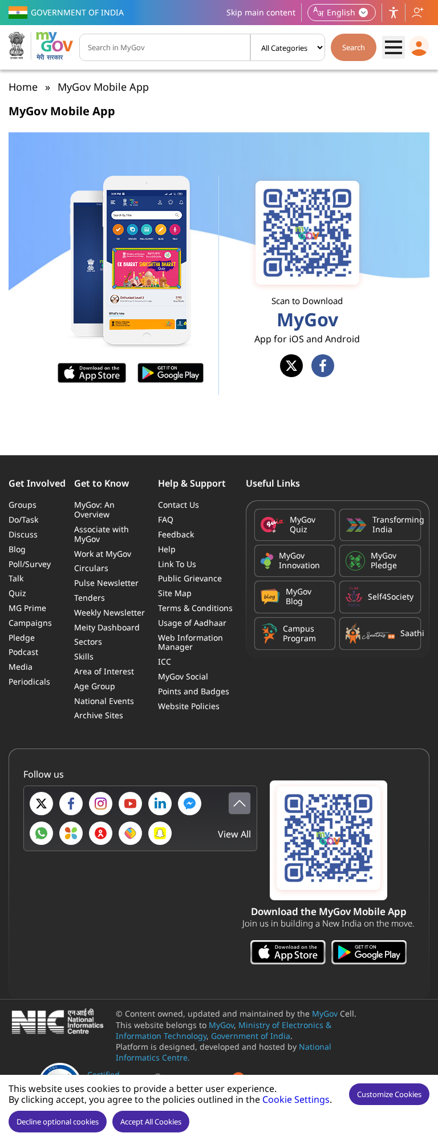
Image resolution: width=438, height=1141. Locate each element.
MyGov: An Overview (94, 509)
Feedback (176, 534)
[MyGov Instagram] (100, 803)
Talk (16, 578)
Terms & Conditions (195, 607)
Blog (17, 549)
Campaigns (30, 622)
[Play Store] (369, 953)
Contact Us (178, 504)
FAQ (165, 519)
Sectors (88, 641)
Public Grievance (190, 578)
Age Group (94, 686)
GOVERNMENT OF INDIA (77, 12)
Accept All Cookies (150, 1121)
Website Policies (189, 706)
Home (23, 87)
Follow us (417, 12)
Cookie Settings (296, 1099)
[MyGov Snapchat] (160, 833)
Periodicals (29, 681)
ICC (164, 661)
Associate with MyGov (101, 534)
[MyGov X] (41, 803)
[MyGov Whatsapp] (41, 833)
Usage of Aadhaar (192, 622)
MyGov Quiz (302, 525)
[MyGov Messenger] (189, 803)
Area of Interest (104, 671)
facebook (322, 365)
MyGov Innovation (299, 560)
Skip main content (260, 12)
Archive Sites (98, 715)
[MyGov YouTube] (130, 803)
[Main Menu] (393, 47)
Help (167, 549)
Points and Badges (193, 691)
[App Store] (288, 953)
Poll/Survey (30, 564)
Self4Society (390, 596)
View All (234, 834)
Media (21, 666)
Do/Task (23, 519)
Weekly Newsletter (109, 612)
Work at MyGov (102, 553)
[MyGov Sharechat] (130, 833)
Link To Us (177, 564)
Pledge (22, 637)
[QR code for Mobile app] (328, 840)
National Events (104, 700)
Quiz (17, 593)
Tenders (89, 597)
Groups (22, 504)
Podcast (23, 651)
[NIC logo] (60, 1022)
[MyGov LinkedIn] (160, 803)
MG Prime (27, 607)
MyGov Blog (298, 596)
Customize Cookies (389, 1094)
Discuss (23, 534)
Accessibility (393, 12)
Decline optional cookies (58, 1121)
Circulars (91, 568)
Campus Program (299, 633)
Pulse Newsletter (106, 582)
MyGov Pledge (384, 560)
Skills (84, 656)
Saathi (407, 633)
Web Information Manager (190, 642)
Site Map (175, 593)
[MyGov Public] (100, 833)
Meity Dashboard (107, 627)
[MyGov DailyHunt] (71, 833)
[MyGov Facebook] (71, 803)
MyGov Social (183, 676)
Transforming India (393, 525)
